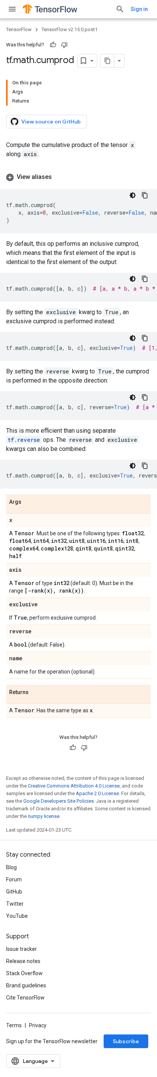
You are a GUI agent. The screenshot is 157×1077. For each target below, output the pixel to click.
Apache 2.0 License (97, 793)
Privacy (37, 1025)
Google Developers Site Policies (58, 801)
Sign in (139, 9)
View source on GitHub (51, 121)
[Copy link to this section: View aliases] (59, 177)
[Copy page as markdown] (107, 60)
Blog (11, 867)
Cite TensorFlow (25, 998)
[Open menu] (12, 9)
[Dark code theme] (133, 195)
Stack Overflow (24, 973)
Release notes (23, 961)
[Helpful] (53, 45)
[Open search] (120, 9)
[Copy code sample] (145, 195)
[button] (78, 177)
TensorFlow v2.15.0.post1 (70, 29)
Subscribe (126, 1041)
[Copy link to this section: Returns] (36, 692)
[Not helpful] (64, 45)
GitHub (14, 892)
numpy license (43, 816)
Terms (14, 1025)
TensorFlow (19, 29)
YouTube (17, 916)
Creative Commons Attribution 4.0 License (74, 786)
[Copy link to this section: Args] (29, 502)
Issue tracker (21, 949)
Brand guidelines (26, 985)
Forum (14, 879)
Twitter (15, 904)
